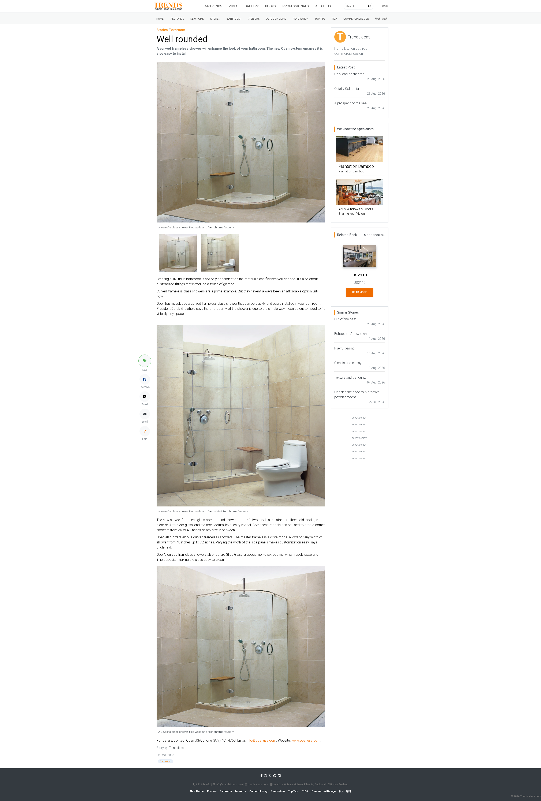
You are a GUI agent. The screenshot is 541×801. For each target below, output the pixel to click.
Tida (334, 18)
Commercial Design (356, 18)
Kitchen (215, 18)
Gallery (252, 6)
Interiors (253, 18)
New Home (197, 18)
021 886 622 (203, 784)
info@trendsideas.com (229, 784)
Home (160, 18)
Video (233, 6)
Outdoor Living (276, 18)
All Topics (177, 18)
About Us (323, 6)
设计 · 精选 (381, 18)
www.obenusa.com (305, 740)
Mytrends (213, 6)
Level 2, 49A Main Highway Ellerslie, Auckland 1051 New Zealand (310, 784)
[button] (144, 361)
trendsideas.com (257, 784)
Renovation (300, 18)
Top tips (320, 18)
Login (384, 6)
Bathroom (233, 18)
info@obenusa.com (261, 740)
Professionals (295, 6)
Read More (359, 292)
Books (270, 6)
